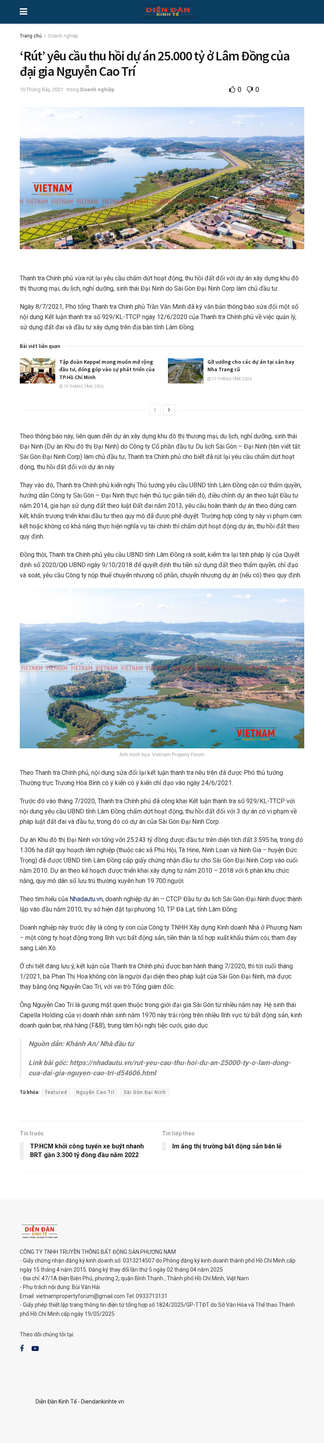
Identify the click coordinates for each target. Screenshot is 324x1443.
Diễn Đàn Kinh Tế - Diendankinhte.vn (80, 1401)
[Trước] (155, 409)
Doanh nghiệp (63, 36)
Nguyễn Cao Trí (95, 1092)
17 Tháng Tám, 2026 (231, 379)
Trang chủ (31, 36)
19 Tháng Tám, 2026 (83, 386)
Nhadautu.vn (86, 899)
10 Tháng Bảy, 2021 (41, 89)
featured (56, 1092)
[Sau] (169, 409)
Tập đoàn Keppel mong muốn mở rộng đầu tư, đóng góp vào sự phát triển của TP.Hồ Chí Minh (107, 369)
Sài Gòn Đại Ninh (145, 1092)
